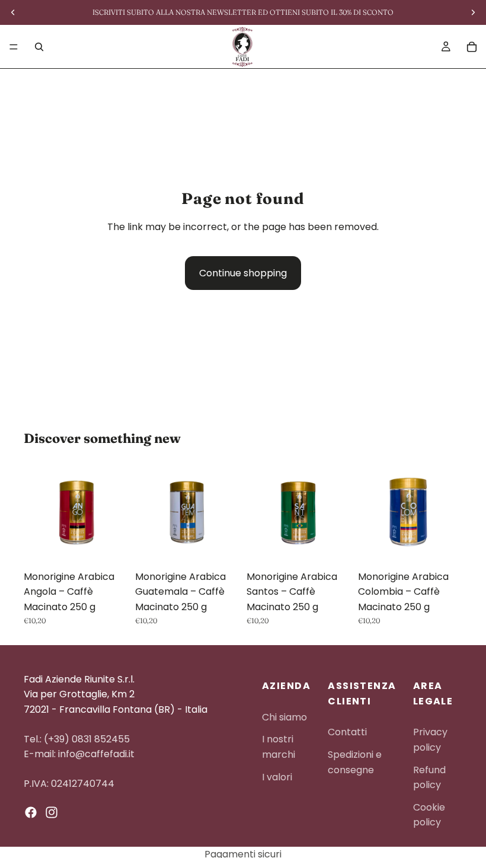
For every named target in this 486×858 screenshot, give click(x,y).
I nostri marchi (278, 747)
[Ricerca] (39, 47)
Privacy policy (430, 740)
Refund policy (429, 777)
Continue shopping (243, 273)
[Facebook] (31, 813)
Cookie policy (429, 815)
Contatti (347, 732)
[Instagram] (51, 813)
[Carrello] (472, 47)
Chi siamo (284, 717)
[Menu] (13, 46)
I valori (277, 777)
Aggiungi (119, 546)
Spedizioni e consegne (355, 762)
